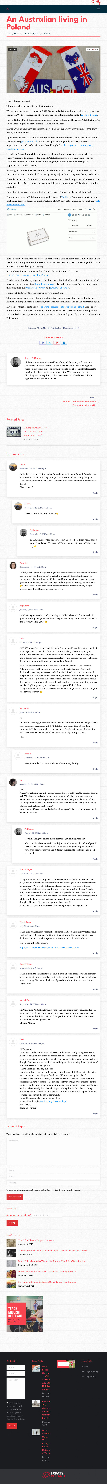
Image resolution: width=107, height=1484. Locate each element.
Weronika (24, 563)
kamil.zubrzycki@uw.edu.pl (53, 1101)
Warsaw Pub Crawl (35, 288)
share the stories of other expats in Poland (62, 307)
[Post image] (14, 432)
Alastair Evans (26, 1000)
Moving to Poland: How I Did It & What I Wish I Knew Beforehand (36, 432)
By (54, 328)
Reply (95, 493)
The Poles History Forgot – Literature (36, 1240)
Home (85, 1366)
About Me (12, 49)
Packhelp (66, 197)
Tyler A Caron (25, 922)
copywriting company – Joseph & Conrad (28, 275)
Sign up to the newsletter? (19, 1215)
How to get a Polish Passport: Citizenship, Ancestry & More (47, 1271)
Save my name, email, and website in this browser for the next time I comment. (45, 1190)
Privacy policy (13, 1409)
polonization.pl (29, 141)
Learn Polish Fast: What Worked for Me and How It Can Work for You (51, 1261)
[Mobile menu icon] (98, 9)
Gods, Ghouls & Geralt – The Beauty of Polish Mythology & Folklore (47, 1441)
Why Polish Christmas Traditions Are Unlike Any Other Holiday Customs (47, 1378)
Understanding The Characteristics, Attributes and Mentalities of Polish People (49, 1410)
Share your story (90, 1371)
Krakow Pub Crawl (59, 288)
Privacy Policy (89, 1376)
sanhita (28, 754)
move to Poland (89, 115)
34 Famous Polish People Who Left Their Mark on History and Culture (52, 1251)
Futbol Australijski (44, 284)
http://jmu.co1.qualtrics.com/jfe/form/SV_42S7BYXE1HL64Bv (49, 947)
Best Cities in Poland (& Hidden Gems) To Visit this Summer (47, 1282)
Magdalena (24, 606)
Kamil (22, 1040)
